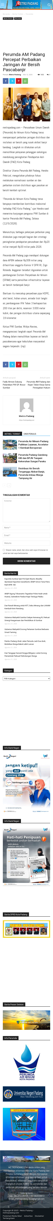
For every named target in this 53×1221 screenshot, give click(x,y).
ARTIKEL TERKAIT (12, 434)
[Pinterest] (18, 81)
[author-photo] (26, 412)
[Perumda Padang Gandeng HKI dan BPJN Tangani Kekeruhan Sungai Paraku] (10, 458)
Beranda (6, 14)
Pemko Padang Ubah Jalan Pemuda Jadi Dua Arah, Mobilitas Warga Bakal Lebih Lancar (25, 642)
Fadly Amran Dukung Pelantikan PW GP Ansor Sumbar (14, 385)
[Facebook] (5, 81)
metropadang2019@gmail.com (30, 1198)
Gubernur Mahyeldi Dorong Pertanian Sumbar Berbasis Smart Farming (27, 630)
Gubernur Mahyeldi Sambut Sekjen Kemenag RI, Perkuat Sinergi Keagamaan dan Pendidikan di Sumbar (27, 618)
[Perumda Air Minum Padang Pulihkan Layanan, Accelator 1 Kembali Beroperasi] (10, 444)
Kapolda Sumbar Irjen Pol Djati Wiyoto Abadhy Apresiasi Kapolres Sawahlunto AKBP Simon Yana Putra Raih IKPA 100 (27, 582)
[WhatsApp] (25, 81)
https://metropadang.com (26, 420)
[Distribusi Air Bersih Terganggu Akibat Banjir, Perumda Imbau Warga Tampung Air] (10, 472)
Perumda (29, 14)
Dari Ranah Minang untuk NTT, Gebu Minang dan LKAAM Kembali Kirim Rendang (27, 607)
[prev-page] (4, 485)
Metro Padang (15, 74)
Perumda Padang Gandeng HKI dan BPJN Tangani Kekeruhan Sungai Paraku (32, 458)
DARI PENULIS (30, 434)
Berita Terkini (17, 14)
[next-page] (9, 485)
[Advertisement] (26, 36)
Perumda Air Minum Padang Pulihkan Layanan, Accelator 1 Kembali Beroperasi (33, 444)
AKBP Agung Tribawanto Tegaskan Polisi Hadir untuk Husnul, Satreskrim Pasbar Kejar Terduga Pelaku (26, 595)
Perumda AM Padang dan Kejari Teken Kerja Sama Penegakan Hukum (38, 385)
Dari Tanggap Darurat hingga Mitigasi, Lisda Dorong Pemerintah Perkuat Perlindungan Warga (26, 654)
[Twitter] (12, 81)
